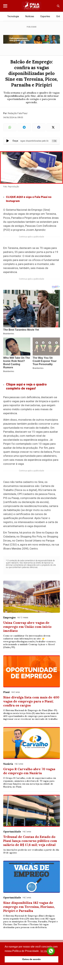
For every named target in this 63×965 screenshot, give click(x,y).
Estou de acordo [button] (31, 959)
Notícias (29, 16)
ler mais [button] (45, 951)
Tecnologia (13, 16)
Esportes (45, 16)
